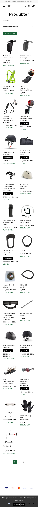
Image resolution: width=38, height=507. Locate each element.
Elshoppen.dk (23, 494)
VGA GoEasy (11, 34)
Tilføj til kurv (25, 63)
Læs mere (23, 129)
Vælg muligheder (9, 65)
